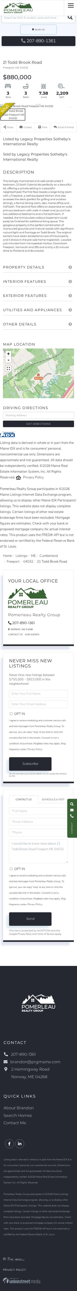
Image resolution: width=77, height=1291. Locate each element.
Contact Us (15, 634)
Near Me (40, 29)
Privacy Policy (33, 477)
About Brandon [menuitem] (19, 1108)
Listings (21, 555)
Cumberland (48, 555)
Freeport (13, 561)
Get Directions (38, 423)
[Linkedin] (19, 1143)
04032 (28, 561)
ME (33, 555)
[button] (70, 18)
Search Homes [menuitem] (18, 1115)
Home (7, 555)
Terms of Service (45, 934)
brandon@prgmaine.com (35, 1061)
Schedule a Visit (53, 799)
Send (30, 919)
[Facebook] (9, 1143)
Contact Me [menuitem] (15, 1122)
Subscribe (30, 764)
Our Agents (32, 634)
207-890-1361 (41, 41)
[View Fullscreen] (8, 369)
